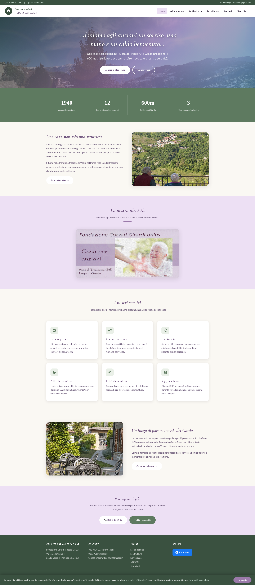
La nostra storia (60, 180)
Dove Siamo (212, 11)
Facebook (184, 552)
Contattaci (143, 70)
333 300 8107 (94, 549)
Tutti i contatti (142, 520)
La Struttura (195, 11)
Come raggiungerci (146, 466)
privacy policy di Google (134, 580)
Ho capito (242, 580)
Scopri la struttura (115, 70)
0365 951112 (94, 554)
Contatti (228, 11)
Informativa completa (199, 580)
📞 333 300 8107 (113, 520)
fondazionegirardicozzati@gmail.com (235, 2)
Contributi (242, 11)
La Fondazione (177, 11)
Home (162, 11)
